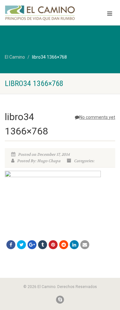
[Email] (84, 244)
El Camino (15, 57)
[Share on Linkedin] (74, 244)
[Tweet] (21, 244)
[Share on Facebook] (10, 244)
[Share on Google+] (32, 244)
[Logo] (40, 13)
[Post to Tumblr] (42, 244)
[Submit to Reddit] (63, 244)
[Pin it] (53, 244)
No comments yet (97, 117)
